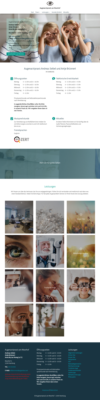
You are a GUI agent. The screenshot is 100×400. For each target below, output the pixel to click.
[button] (37, 12)
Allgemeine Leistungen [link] (75, 353)
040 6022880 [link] (16, 36)
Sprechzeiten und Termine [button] (16, 54)
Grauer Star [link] (71, 357)
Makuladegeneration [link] (74, 364)
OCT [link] (69, 361)
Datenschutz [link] (54, 390)
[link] (32, 12)
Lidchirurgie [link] (72, 372)
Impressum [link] (45, 390)
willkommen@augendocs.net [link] (19, 370)
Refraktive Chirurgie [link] (74, 375)
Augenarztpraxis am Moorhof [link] (18, 22)
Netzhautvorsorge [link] (73, 366)
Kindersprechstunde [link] (74, 370)
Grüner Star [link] (71, 355)
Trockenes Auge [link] (73, 368)
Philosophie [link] (72, 377)
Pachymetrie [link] (72, 359)
